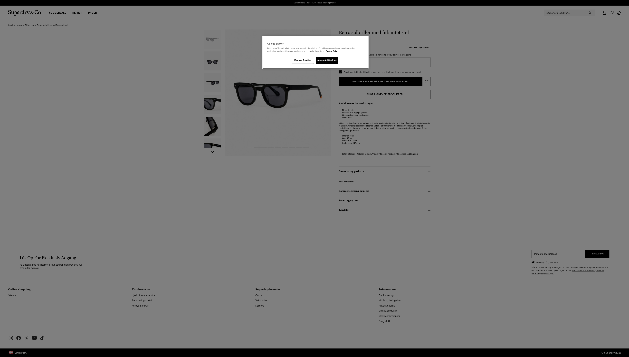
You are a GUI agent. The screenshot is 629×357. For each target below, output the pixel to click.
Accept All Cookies (326, 60)
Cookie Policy (332, 51)
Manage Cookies (302, 60)
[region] (315, 52)
